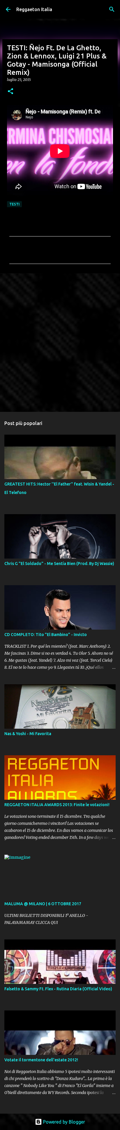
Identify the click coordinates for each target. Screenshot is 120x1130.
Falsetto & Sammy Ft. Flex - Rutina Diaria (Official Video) (58, 988)
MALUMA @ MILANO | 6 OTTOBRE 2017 (42, 903)
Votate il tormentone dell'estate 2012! (41, 1060)
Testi (14, 204)
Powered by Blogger (63, 1121)
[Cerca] (111, 9)
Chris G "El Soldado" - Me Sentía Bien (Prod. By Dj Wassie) (59, 563)
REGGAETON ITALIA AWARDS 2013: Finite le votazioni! (57, 804)
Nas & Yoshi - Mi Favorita (27, 733)
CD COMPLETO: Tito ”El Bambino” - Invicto (45, 634)
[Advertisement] (60, 342)
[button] (10, 92)
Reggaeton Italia (34, 9)
